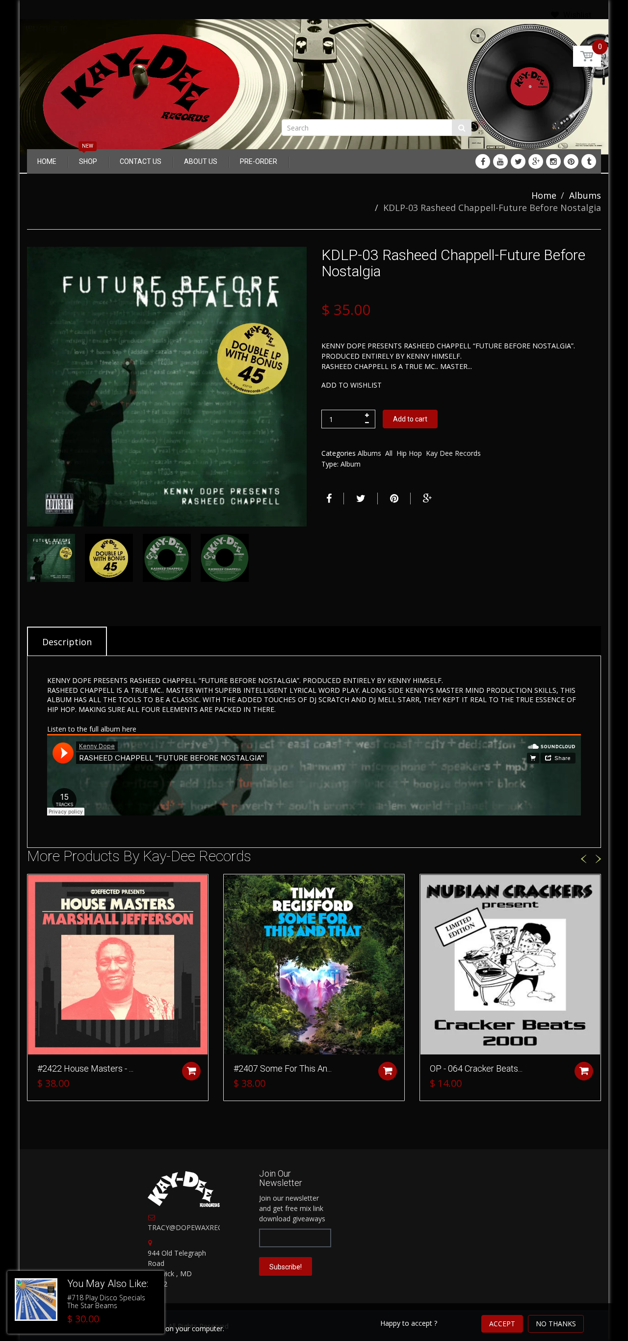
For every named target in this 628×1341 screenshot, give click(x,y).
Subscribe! (285, 1267)
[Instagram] (553, 161)
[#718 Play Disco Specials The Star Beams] (36, 1299)
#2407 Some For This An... (283, 1068)
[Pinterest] (571, 161)
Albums (585, 195)
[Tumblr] (588, 161)
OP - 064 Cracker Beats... (476, 1068)
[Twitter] (518, 161)
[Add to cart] (191, 1071)
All (388, 453)
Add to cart (410, 419)
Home (543, 195)
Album (350, 464)
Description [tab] (67, 642)
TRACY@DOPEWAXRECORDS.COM (203, 1227)
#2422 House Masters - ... (85, 1068)
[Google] (535, 161)
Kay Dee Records (453, 453)
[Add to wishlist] (34, 886)
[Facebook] (482, 161)
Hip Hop (409, 453)
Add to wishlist (351, 385)
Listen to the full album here (91, 729)
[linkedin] (500, 161)
